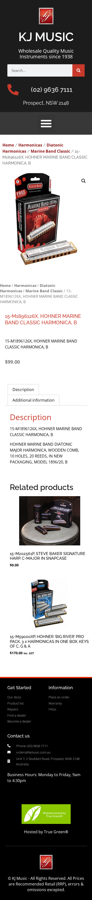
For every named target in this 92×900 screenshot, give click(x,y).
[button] (46, 123)
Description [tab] (23, 389)
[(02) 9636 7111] (13, 89)
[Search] (78, 70)
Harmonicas (30, 145)
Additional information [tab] (33, 400)
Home (8, 145)
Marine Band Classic (50, 151)
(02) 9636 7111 (51, 89)
